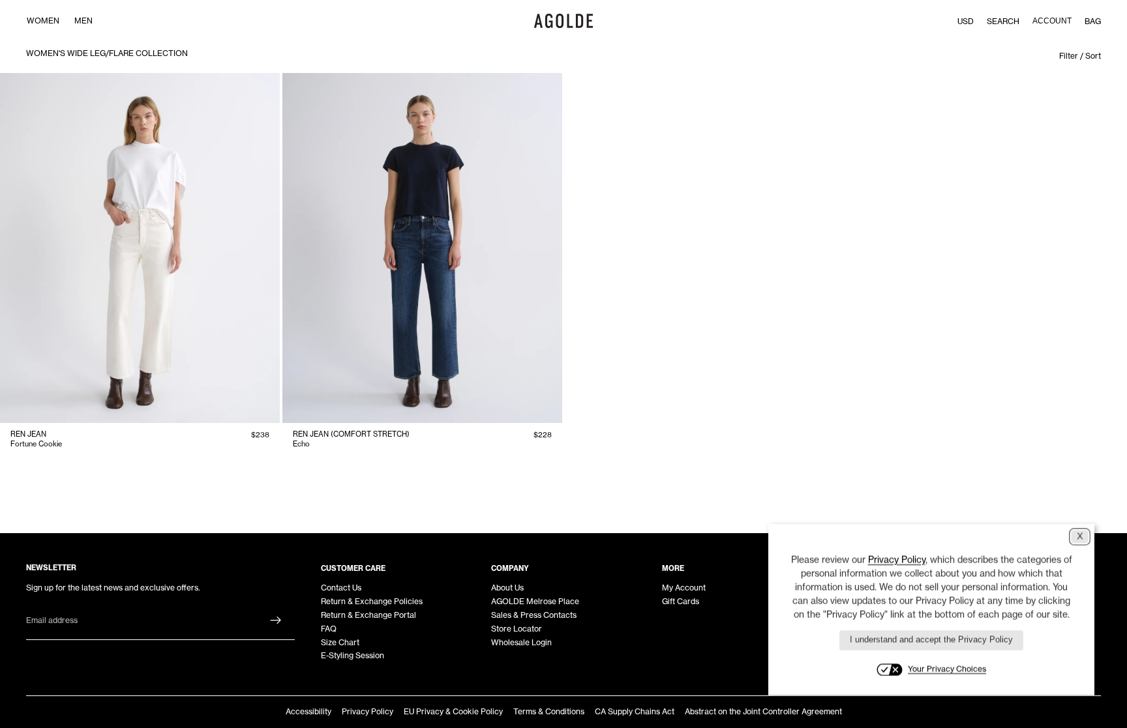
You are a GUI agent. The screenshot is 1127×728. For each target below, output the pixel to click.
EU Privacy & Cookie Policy (453, 711)
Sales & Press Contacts (534, 615)
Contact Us (341, 587)
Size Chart (340, 642)
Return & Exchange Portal (368, 615)
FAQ (329, 628)
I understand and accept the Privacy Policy (931, 640)
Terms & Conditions (548, 711)
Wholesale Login (521, 642)
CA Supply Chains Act (634, 711)
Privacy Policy (367, 711)
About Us (507, 587)
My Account (684, 587)
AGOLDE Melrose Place (535, 601)
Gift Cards (680, 601)
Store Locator (516, 628)
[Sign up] (276, 620)
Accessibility (308, 711)
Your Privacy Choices (947, 669)
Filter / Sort (1080, 56)
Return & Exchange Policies (372, 601)
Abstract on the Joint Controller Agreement (763, 711)
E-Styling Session (352, 655)
